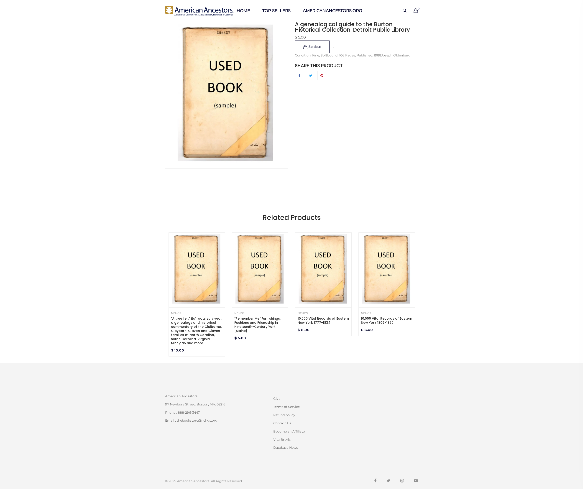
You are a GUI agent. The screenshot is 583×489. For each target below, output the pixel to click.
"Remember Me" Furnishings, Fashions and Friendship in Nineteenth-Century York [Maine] (257, 324)
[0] (416, 11)
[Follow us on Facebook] (299, 75)
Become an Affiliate (289, 431)
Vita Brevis (282, 440)
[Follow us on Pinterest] (321, 75)
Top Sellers (276, 10)
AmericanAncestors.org (332, 10)
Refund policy (284, 415)
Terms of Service (286, 407)
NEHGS (176, 313)
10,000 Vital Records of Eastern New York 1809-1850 (386, 320)
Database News (285, 447)
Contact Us (282, 423)
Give (276, 399)
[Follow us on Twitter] (310, 75)
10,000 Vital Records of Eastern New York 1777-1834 (323, 320)
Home (243, 10)
